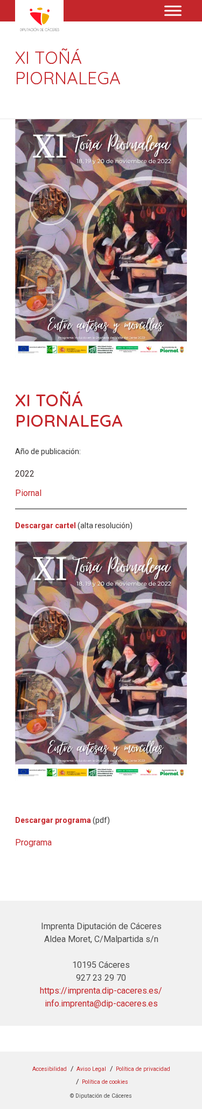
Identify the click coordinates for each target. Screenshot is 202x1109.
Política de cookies (105, 1081)
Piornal (28, 493)
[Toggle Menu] (173, 10)
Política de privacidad (143, 1069)
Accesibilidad (49, 1069)
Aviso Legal (91, 1069)
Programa (33, 842)
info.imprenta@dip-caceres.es (101, 1003)
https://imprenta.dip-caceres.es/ (101, 991)
